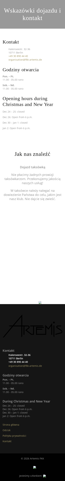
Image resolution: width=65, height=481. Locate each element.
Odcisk (6, 430)
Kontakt (7, 441)
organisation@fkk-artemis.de (25, 59)
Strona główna (11, 424)
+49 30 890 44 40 (18, 56)
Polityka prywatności (14, 435)
